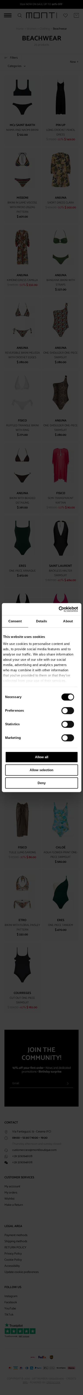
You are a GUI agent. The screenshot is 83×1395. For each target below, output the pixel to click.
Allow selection (41, 770)
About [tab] (68, 621)
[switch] (67, 710)
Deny (42, 783)
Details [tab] (41, 621)
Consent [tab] (15, 621)
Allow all (41, 757)
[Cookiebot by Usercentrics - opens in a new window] (59, 609)
